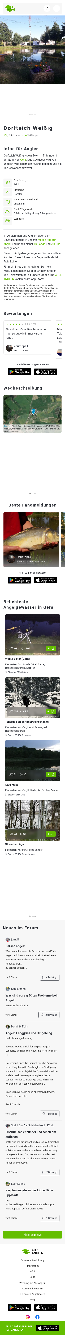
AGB (32, 1271)
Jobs (32, 1276)
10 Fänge (39, 244)
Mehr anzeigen (33, 1234)
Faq (32, 1299)
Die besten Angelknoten (32, 1294)
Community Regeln (32, 1288)
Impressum (33, 1265)
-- (14, 223)
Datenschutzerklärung (33, 1260)
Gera (23, 159)
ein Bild (55, 244)
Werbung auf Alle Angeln (32, 1283)
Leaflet (7, 425)
